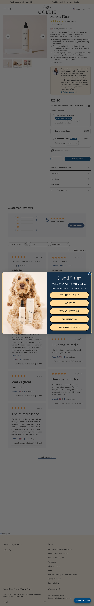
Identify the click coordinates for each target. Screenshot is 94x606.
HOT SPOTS (69, 303)
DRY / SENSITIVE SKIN (69, 311)
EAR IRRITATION (69, 319)
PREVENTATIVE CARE (69, 327)
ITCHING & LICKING (69, 295)
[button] (82, 600)
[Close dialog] (89, 274)
